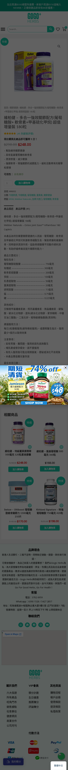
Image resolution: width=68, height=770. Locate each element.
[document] (34, 385)
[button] (65, 367)
